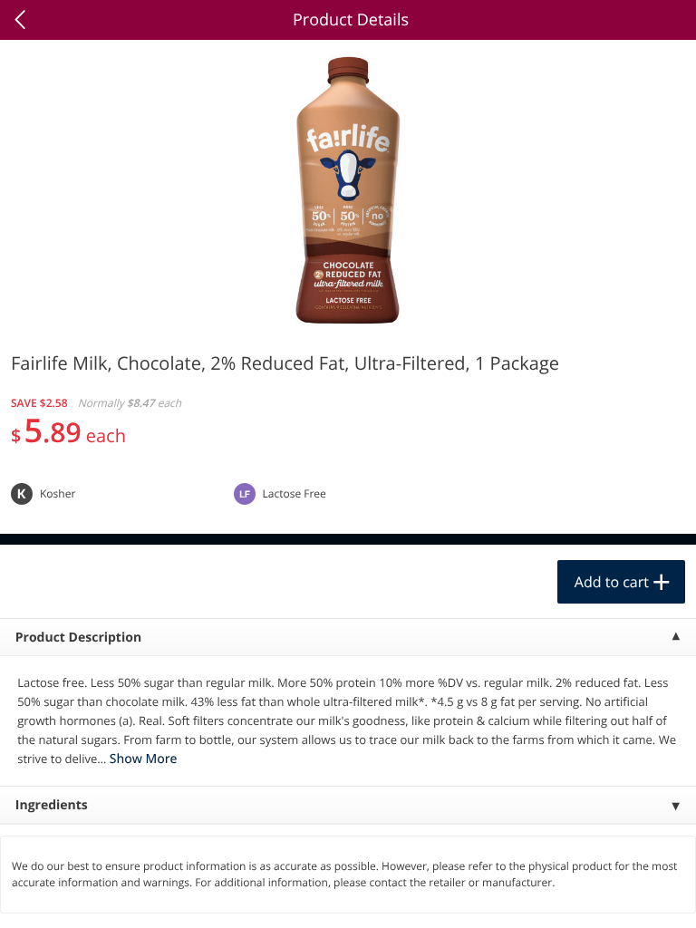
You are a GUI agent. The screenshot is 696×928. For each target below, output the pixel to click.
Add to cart (612, 582)
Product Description (78, 637)
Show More (144, 759)
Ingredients (51, 805)
